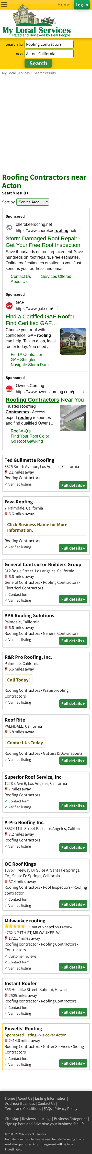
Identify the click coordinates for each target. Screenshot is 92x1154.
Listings (44, 1118)
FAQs (48, 1108)
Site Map (12, 1118)
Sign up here (15, 1123)
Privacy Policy (65, 1108)
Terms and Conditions (23, 1108)
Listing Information (50, 1098)
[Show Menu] (4, 4)
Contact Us (46, 1103)
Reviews (29, 1118)
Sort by (8, 202)
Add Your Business (20, 1103)
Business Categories (70, 1118)
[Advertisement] (46, 124)
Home (10, 1098)
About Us (25, 1098)
